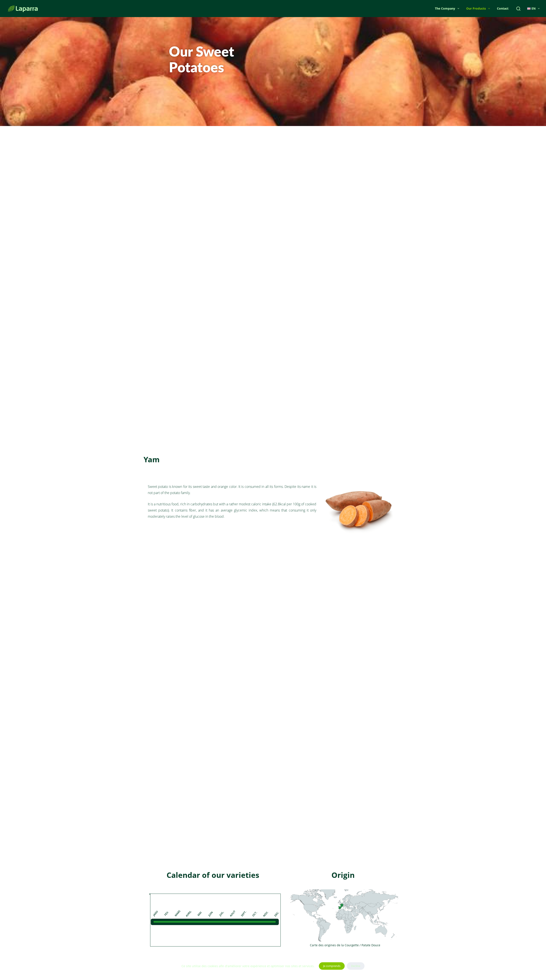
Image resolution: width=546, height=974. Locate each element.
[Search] (518, 9)
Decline (355, 966)
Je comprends (331, 966)
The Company (445, 8)
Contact (502, 8)
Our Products (476, 8)
